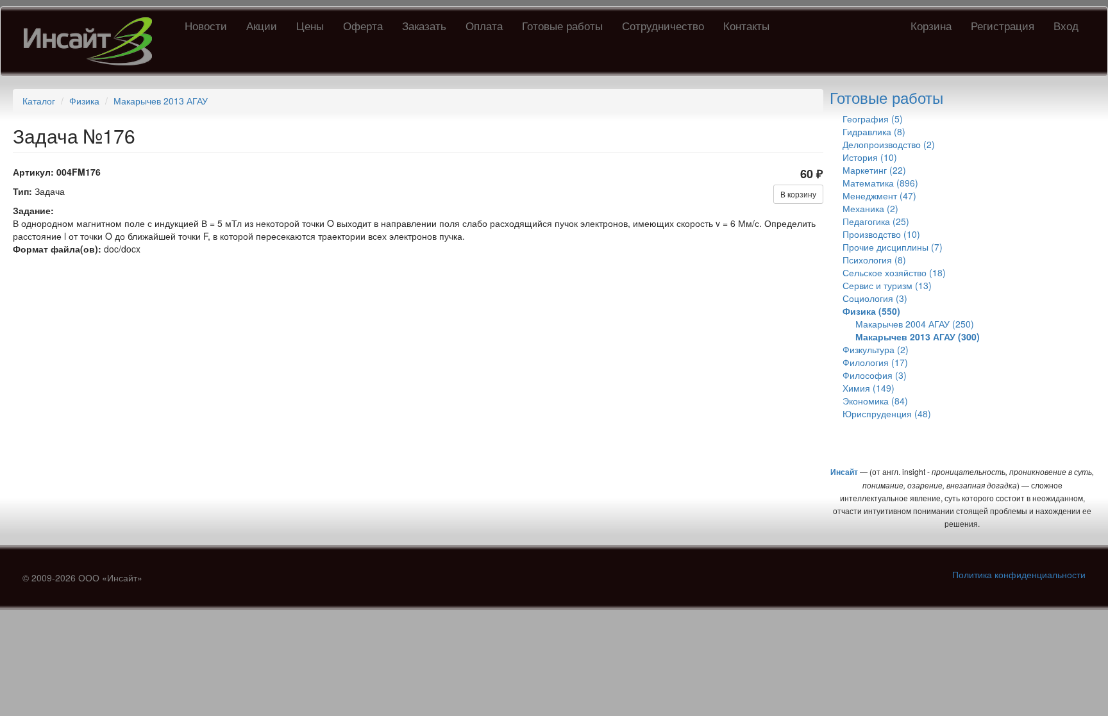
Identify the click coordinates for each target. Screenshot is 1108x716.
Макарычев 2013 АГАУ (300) (917, 336)
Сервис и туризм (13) (887, 285)
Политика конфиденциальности (1019, 574)
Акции (261, 25)
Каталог (38, 100)
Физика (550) (871, 310)
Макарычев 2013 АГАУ (160, 100)
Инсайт (844, 472)
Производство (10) (881, 234)
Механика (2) (870, 208)
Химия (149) (868, 387)
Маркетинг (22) (874, 169)
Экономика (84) (875, 400)
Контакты (746, 25)
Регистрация (1002, 25)
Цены (310, 25)
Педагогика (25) (876, 221)
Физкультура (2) (876, 349)
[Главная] (92, 41)
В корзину (798, 193)
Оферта (363, 25)
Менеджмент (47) (879, 195)
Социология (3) (875, 298)
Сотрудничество (663, 25)
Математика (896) (880, 182)
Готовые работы (562, 25)
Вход (1066, 25)
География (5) (873, 118)
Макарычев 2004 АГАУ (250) (914, 323)
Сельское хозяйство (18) (894, 272)
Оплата (484, 25)
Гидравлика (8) (874, 131)
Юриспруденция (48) (887, 413)
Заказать (424, 25)
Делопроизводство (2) (889, 144)
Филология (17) (875, 362)
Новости (206, 25)
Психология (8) (874, 259)
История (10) (870, 157)
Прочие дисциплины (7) (893, 246)
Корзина (931, 25)
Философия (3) (875, 375)
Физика (84, 100)
